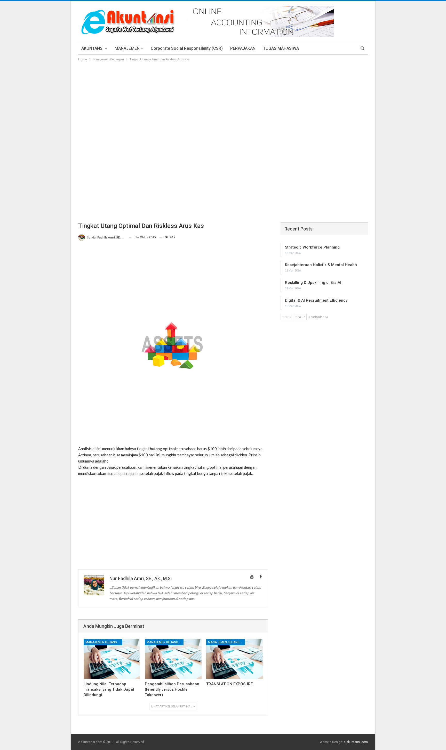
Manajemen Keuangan (103, 642)
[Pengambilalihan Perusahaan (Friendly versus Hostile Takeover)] (173, 659)
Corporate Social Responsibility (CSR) (187, 48)
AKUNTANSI (92, 48)
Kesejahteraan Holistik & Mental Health (321, 264)
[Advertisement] (223, 101)
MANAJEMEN (127, 48)
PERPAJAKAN (243, 48)
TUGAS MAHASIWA (281, 48)
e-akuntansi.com (356, 742)
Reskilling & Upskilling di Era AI (313, 282)
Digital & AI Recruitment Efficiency (316, 300)
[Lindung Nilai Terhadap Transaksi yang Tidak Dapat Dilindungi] (112, 659)
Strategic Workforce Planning (312, 247)
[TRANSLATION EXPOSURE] (234, 659)
